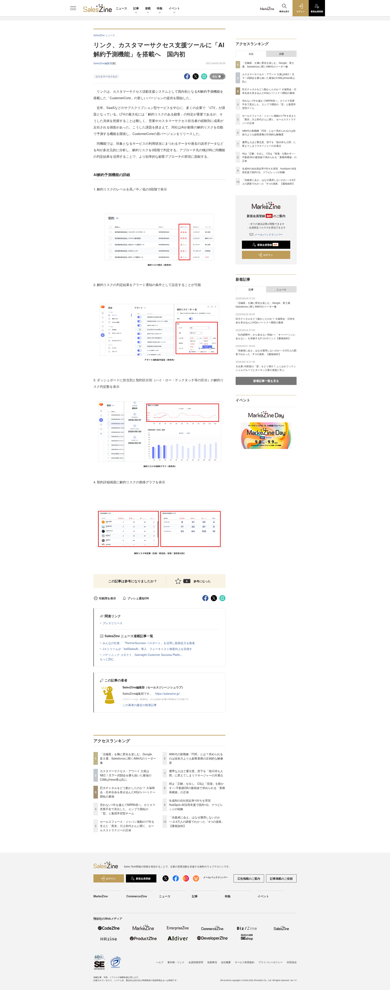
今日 (251, 54)
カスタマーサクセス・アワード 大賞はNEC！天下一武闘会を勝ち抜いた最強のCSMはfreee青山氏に (125, 775)
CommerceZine (136, 896)
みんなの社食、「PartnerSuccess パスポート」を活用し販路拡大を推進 (149, 643)
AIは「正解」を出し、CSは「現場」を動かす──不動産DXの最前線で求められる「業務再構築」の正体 (197, 787)
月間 (281, 54)
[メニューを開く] (73, 8)
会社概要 (226, 962)
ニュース (121, 8)
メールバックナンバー (268, 234)
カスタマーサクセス (106, 76)
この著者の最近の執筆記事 (139, 705)
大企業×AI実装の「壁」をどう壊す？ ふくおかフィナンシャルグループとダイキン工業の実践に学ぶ (266, 368)
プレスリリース (112, 623)
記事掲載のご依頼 (281, 878)
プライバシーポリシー (270, 962)
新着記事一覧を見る (266, 381)
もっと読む (107, 659)
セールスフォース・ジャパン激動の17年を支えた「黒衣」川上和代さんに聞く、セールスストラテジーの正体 (127, 825)
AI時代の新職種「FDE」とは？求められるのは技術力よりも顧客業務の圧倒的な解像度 (196, 758)
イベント (174, 8)
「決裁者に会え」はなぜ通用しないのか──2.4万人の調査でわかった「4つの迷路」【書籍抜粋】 (196, 821)
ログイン (268, 255)
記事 (136, 8)
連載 (148, 8)
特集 (159, 8)
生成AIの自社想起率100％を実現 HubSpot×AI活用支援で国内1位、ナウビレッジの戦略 (196, 804)
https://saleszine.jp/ (167, 693)
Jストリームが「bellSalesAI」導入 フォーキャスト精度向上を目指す (147, 649)
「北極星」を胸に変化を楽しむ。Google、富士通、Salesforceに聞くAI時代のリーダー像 (128, 758)
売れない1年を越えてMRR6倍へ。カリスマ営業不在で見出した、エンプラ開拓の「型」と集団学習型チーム (127, 809)
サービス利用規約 (244, 962)
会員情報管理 (195, 962)
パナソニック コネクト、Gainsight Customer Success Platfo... (142, 655)
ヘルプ (159, 962)
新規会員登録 (267, 245)
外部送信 (292, 962)
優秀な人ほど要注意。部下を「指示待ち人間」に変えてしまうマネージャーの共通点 (196, 773)
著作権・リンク (175, 962)
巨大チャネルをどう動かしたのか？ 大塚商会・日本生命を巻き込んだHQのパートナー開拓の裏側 (127, 792)
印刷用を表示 (107, 598)
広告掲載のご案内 (248, 878)
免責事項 (212, 962)
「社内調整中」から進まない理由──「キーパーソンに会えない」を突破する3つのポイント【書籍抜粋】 (265, 336)
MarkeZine (100, 896)
